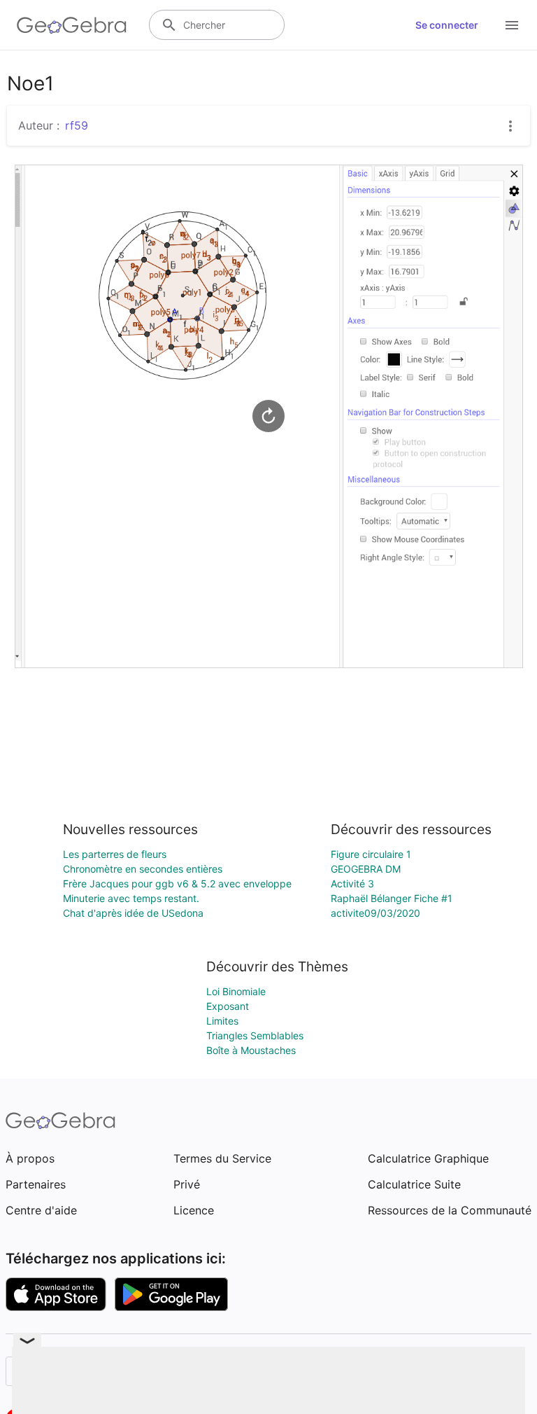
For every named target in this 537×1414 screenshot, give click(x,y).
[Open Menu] (511, 25)
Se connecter (446, 25)
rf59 (76, 125)
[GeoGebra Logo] (72, 25)
